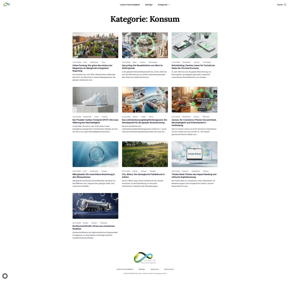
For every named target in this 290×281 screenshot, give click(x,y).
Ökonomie (206, 117)
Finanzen (185, 171)
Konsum (142, 62)
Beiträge (148, 5)
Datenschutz (169, 269)
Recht (151, 117)
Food (85, 62)
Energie (135, 171)
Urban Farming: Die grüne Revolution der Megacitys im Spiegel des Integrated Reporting (92, 68)
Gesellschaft (94, 62)
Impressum (154, 269)
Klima (103, 62)
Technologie (153, 62)
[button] (5, 276)
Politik (144, 117)
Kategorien (162, 5)
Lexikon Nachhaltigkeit (130, 5)
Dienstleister (186, 62)
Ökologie (153, 171)
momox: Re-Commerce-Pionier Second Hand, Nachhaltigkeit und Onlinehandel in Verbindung (194, 122)
